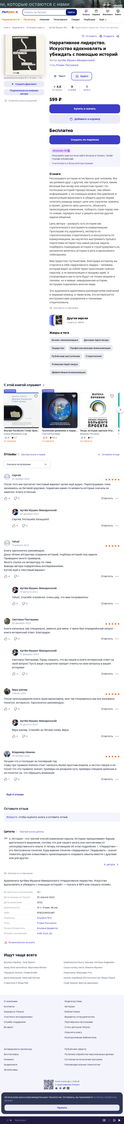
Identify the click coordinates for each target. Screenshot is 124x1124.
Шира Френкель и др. (16, 433)
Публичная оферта (75, 1049)
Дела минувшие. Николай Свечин (22, 977)
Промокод (30, 19)
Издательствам (73, 1001)
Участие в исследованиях (18, 1016)
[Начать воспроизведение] (119, 1120)
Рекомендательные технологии (82, 1064)
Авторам (70, 1006)
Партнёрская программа (79, 1022)
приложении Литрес (68, 1084)
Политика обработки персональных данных (89, 1054)
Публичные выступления (66, 356)
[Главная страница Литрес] (10, 12)
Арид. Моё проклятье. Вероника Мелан (25, 967)
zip (50, 933)
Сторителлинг (94, 356)
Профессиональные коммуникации (90, 348)
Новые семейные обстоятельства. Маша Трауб (89, 977)
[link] (57, 475)
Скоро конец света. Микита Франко (83, 967)
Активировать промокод (18, 1049)
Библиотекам (72, 1011)
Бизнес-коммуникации (65, 340)
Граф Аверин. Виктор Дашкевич (81, 982)
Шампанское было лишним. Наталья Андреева (89, 962)
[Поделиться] (118, 36)
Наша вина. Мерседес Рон (78, 972)
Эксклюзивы (11, 1069)
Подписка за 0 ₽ (11, 19)
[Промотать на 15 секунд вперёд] (114, 1120)
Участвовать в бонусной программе (72, 163)
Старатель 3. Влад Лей (16, 982)
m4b (39, 933)
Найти (71, 12)
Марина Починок (89, 433)
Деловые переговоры (96, 340)
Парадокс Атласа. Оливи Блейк (20, 972)
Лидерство (58, 348)
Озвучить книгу (73, 1032)
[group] (62, 476)
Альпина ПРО (44, 917)
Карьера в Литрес (14, 1011)
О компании (10, 1001)
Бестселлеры (11, 1054)
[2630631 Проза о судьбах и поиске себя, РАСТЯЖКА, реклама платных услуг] (62, 4)
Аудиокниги (10, 1064)
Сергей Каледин (51, 433)
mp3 (45, 933)
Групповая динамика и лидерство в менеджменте (60, 430)
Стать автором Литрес (77, 1027)
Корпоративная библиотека (80, 1037)
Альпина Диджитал (47, 928)
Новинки (44, 19)
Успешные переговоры (65, 364)
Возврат (8, 1027)
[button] (57, 88)
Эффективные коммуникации (69, 372)
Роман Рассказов (47, 923)
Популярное (60, 19)
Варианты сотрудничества (80, 1016)
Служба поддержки (15, 1022)
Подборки (89, 19)
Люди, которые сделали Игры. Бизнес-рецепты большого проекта (98, 430)
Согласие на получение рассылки (83, 1059)
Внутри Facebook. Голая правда (21, 430)
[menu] (27, 464)
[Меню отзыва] (116, 498)
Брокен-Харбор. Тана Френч (19, 962)
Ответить (107, 498)
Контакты (9, 1006)
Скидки (76, 19)
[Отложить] (36, 396)
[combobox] (44, 12)
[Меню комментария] (116, 525)
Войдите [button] (11, 817)
